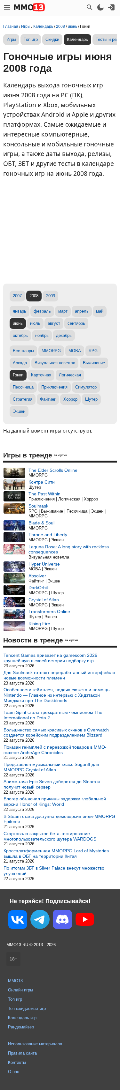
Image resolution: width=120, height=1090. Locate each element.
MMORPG (51, 350)
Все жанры (23, 350)
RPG (93, 350)
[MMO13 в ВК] (17, 920)
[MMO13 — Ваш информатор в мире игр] (29, 7)
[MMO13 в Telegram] (40, 920)
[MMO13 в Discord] (62, 920)
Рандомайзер (21, 1027)
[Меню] (7, 7)
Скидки (52, 39)
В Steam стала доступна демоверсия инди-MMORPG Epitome (59, 819)
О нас (13, 1071)
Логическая (70, 375)
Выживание (94, 362)
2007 (17, 295)
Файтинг (48, 399)
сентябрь (76, 323)
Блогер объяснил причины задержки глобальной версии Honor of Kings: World (55, 801)
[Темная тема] (100, 7)
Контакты (17, 1062)
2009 (50, 295)
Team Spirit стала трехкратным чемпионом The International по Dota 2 (53, 715)
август (54, 323)
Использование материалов (35, 1044)
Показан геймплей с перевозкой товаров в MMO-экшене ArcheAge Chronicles (55, 750)
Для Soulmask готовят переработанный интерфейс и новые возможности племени (59, 675)
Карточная (41, 375)
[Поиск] (89, 7)
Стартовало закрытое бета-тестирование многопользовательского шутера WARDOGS (50, 836)
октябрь (20, 335)
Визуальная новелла (55, 362)
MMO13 (15, 980)
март (63, 311)
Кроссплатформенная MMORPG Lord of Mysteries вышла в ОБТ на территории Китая (56, 853)
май (99, 311)
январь (19, 311)
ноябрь (42, 335)
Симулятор (86, 387)
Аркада (20, 362)
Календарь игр (22, 1017)
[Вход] (111, 7)
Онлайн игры (20, 990)
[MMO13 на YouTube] (84, 920)
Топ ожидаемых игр (27, 1008)
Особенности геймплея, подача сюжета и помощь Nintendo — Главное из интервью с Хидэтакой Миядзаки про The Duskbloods (56, 695)
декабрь (64, 335)
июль (35, 323)
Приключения (54, 387)
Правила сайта (22, 1053)
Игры (11, 39)
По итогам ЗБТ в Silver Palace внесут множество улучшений (54, 870)
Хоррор (70, 399)
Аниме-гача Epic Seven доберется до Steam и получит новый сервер (52, 784)
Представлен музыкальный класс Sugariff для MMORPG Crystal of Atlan (51, 767)
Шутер (91, 399)
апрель (82, 311)
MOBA (74, 350)
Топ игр (31, 39)
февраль (42, 311)
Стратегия (22, 399)
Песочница (23, 387)
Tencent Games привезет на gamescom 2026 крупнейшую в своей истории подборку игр (50, 658)
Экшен (19, 411)
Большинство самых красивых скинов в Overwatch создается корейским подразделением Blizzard (56, 732)
